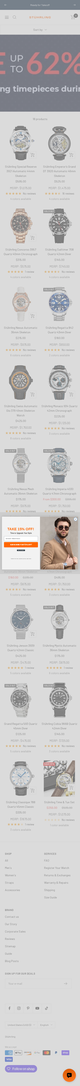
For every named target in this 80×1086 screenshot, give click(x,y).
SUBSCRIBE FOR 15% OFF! (21, 544)
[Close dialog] (75, 519)
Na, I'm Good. (21, 550)
